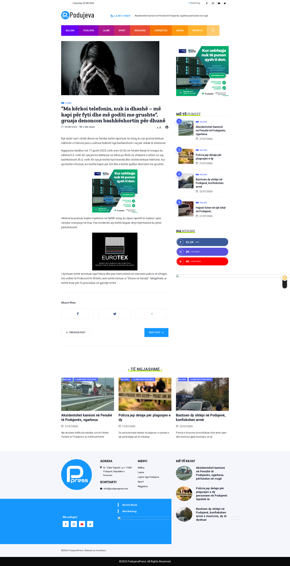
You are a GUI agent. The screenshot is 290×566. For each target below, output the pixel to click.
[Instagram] (74, 524)
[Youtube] (219, 3)
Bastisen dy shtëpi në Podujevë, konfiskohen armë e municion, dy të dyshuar (211, 514)
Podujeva (88, 30)
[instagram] (213, 3)
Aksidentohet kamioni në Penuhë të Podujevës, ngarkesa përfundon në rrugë (171, 16)
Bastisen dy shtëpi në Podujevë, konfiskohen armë (210, 183)
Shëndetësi (161, 30)
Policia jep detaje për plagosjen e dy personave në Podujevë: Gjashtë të (212, 494)
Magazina (140, 30)
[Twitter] (225, 3)
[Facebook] (207, 3)
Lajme (106, 30)
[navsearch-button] (213, 30)
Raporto (197, 30)
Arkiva (180, 30)
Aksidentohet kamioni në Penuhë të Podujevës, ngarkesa (211, 130)
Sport (122, 30)
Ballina (70, 30)
